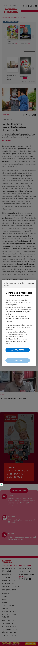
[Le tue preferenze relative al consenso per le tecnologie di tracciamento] (1, 484)
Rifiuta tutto (18, 360)
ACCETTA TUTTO (17, 350)
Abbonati (31, 283)
